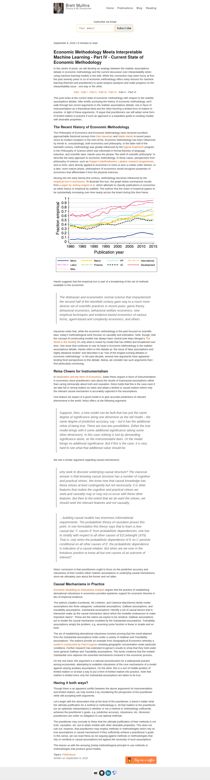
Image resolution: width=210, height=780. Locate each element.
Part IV (113, 92)
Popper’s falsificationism (103, 161)
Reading (151, 8)
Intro (76, 92)
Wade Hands (125, 136)
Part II (93, 92)
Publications (125, 8)
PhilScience (69, 754)
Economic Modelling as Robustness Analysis (79, 589)
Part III (102, 92)
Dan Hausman (104, 136)
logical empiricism (134, 147)
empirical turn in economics (69, 181)
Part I (84, 92)
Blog (139, 8)
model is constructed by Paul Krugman (76, 644)
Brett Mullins (78, 5)
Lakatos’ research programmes (136, 161)
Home (110, 8)
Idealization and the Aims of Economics (78, 376)
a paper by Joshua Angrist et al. (77, 185)
